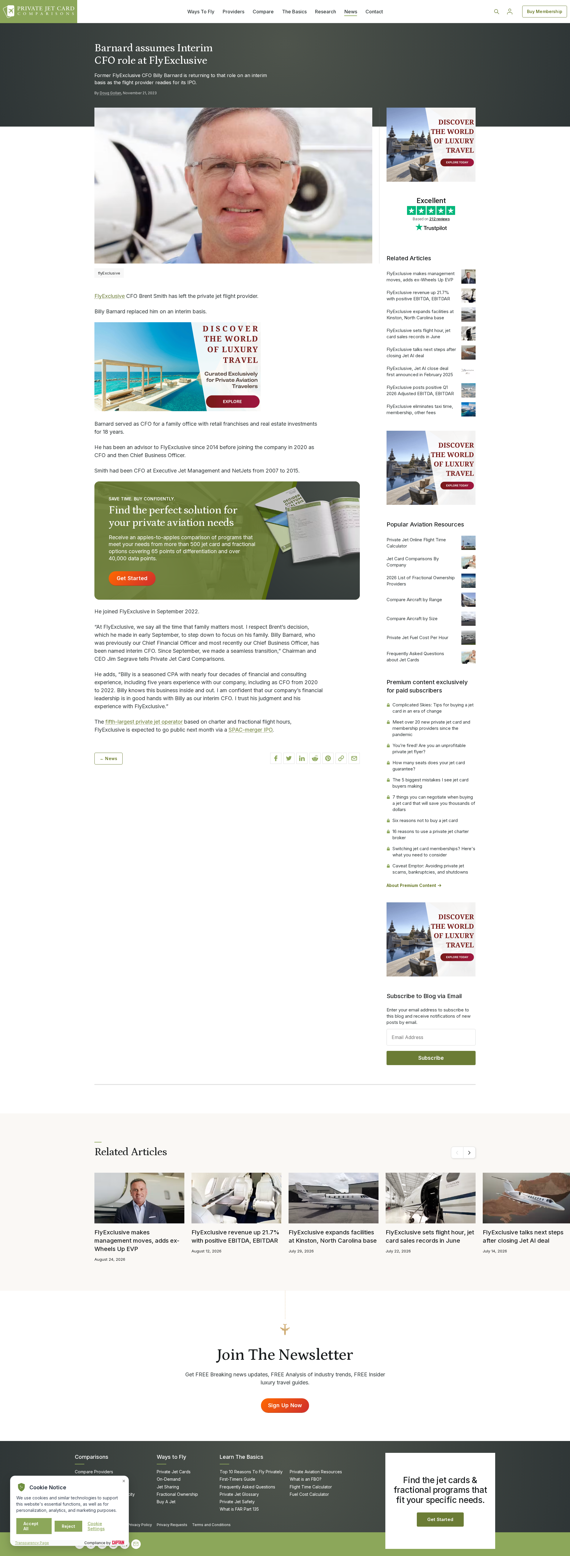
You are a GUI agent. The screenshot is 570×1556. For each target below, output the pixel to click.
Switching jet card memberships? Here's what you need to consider (433, 852)
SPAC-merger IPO (251, 730)
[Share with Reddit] (315, 758)
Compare (263, 12)
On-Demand (168, 1479)
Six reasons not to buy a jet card (425, 820)
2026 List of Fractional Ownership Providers (421, 581)
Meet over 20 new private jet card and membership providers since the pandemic (431, 728)
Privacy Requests (172, 1525)
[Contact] (136, 1544)
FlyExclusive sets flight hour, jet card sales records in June (418, 333)
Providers (233, 12)
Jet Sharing (168, 1486)
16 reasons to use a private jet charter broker (430, 834)
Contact (374, 12)
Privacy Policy (140, 1525)
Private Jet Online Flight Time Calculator (416, 543)
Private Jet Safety (237, 1501)
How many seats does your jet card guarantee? (428, 766)
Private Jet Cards (174, 1471)
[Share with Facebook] (275, 758)
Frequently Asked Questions (247, 1486)
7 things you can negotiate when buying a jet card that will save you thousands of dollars (433, 803)
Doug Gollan (110, 93)
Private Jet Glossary (239, 1494)
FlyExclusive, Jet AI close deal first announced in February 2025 (420, 371)
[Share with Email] (354, 758)
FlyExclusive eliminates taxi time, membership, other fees (420, 409)
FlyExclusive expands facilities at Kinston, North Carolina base (420, 314)
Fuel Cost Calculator (309, 1494)
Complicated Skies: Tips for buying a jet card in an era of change (433, 708)
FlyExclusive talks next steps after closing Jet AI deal (421, 352)
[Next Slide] (469, 1152)
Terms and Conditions (211, 1525)
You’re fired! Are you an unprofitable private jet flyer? (429, 748)
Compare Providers (94, 1471)
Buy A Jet (166, 1501)
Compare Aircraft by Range (414, 599)
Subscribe (431, 1058)
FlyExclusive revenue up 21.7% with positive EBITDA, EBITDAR (418, 295)
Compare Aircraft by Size (412, 618)
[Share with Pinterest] (328, 758)
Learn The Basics (241, 1457)
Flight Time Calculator (311, 1486)
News (350, 12)
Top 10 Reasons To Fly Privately (251, 1471)
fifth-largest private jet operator (144, 722)
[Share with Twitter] (288, 758)
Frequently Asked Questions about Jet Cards (415, 657)
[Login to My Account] (509, 11)
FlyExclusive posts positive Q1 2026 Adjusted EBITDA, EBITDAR (420, 390)
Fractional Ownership (177, 1494)
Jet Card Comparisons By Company (413, 562)
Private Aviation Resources (316, 1471)
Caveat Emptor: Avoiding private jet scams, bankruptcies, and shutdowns (430, 869)
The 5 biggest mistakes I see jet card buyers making (430, 783)
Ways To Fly (200, 12)
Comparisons (91, 1457)
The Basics (294, 12)
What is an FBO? (306, 1479)
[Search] (496, 11)
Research (325, 12)
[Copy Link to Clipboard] (341, 758)
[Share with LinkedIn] (302, 758)
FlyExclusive (109, 296)
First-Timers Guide (237, 1479)
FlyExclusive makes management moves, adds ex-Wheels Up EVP (421, 277)
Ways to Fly (171, 1457)
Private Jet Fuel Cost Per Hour (417, 637)
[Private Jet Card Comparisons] (38, 11)
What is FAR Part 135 (239, 1509)
